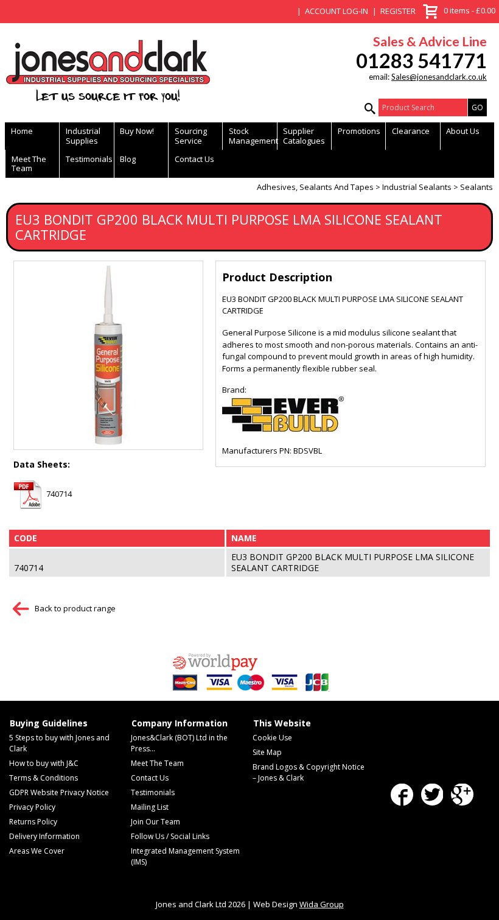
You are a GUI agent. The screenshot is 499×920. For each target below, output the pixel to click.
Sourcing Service (191, 135)
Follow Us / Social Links (170, 836)
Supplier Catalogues (304, 135)
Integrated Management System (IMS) (185, 856)
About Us (463, 130)
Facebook (402, 795)
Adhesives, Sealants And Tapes (315, 186)
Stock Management (252, 135)
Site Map (267, 752)
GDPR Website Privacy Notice (59, 792)
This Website (282, 723)
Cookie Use (272, 737)
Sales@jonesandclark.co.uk (439, 77)
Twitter (432, 795)
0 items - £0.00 (457, 9)
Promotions (359, 130)
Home (22, 130)
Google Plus (462, 795)
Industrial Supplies (83, 135)
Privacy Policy (32, 807)
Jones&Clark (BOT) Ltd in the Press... (179, 743)
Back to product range (75, 608)
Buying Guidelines (49, 723)
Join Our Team (155, 821)
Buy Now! (137, 130)
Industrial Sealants (417, 186)
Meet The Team (29, 163)
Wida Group (321, 904)
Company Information (179, 723)
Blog (128, 158)
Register (398, 10)
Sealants (476, 186)
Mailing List (150, 807)
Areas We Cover (37, 851)
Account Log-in (336, 10)
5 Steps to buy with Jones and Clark (59, 743)
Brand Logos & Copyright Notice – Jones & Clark (309, 772)
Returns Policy (33, 821)
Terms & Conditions (43, 778)
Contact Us (194, 158)
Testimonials (89, 158)
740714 (59, 493)
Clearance (411, 130)
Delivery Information (44, 836)
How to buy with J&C (44, 763)
